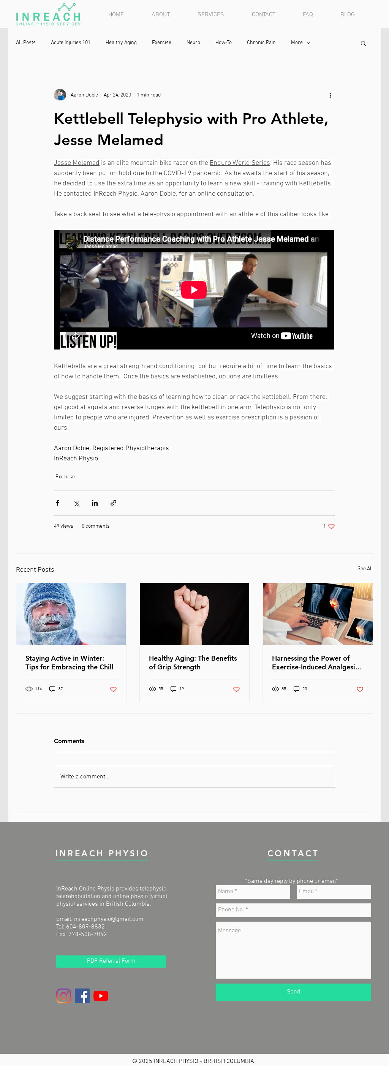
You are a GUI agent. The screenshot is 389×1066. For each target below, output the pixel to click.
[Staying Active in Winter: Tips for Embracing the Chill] (71, 614)
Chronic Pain (261, 43)
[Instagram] (63, 996)
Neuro (193, 43)
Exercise (161, 43)
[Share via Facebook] (57, 502)
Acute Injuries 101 (70, 43)
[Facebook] (82, 996)
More (297, 43)
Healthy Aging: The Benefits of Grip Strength (193, 662)
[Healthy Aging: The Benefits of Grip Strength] (195, 614)
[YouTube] (100, 996)
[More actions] (330, 95)
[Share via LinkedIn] (94, 502)
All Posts (26, 43)
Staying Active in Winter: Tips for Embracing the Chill (69, 662)
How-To (223, 43)
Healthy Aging (121, 43)
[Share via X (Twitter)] (76, 502)
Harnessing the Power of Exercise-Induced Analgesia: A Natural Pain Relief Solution (316, 662)
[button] (219, 14)
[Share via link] (113, 502)
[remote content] (194, 290)
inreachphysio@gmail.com (109, 919)
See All (365, 569)
